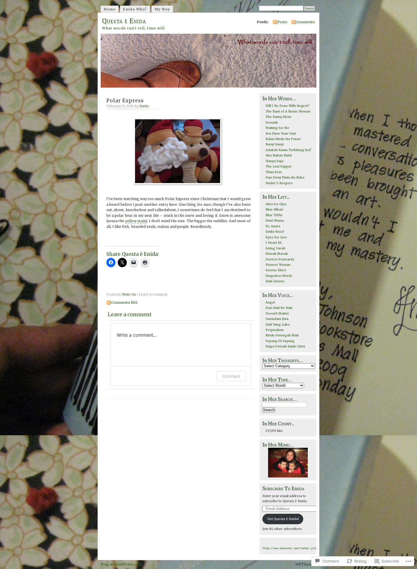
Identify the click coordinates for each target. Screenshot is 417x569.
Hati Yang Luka (278, 324)
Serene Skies (276, 270)
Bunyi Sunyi (275, 144)
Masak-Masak (277, 254)
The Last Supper (279, 166)
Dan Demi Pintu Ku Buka (285, 177)
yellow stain (135, 221)
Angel (270, 302)
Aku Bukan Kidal (279, 155)
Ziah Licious (275, 281)
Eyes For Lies (276, 237)
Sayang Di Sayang (280, 341)
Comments (305, 22)
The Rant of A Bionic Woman (288, 111)
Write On (129, 294)
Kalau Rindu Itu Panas (283, 139)
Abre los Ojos (276, 204)
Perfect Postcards (280, 259)
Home (109, 9)
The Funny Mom (278, 117)
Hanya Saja (274, 161)
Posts (282, 22)
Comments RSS (124, 302)
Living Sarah (275, 248)
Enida (144, 106)
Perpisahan (275, 330)
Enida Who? (135, 9)
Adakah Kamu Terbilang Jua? (288, 150)
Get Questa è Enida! (283, 519)
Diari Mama (275, 220)
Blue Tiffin (274, 215)
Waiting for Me (277, 128)
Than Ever (274, 172)
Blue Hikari (274, 209)
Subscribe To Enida (283, 488)
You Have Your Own (281, 133)
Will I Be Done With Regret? (287, 106)
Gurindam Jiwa (277, 319)
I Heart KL (274, 243)
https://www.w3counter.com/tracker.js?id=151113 (295, 548)
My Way (162, 9)
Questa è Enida (124, 21)
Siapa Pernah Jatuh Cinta (285, 346)
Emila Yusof (275, 231)
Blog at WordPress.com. (122, 564)
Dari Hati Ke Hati (279, 308)
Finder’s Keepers (279, 183)
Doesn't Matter (277, 313)
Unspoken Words (279, 276)
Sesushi (272, 122)
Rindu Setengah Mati (282, 335)
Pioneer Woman (278, 265)
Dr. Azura (273, 226)
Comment (231, 376)
